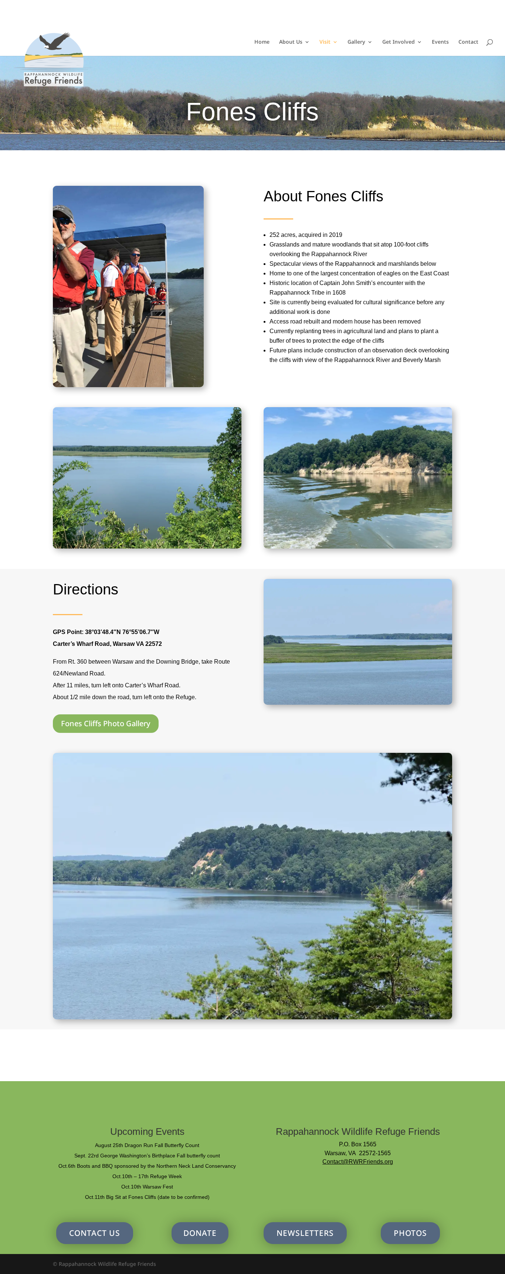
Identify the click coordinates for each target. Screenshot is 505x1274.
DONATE (200, 1233)
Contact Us (94, 1233)
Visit (325, 42)
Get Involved (398, 42)
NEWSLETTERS (305, 1233)
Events (440, 42)
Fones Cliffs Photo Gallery (105, 723)
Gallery (356, 42)
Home (262, 42)
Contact (468, 42)
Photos (410, 1233)
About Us (290, 42)
